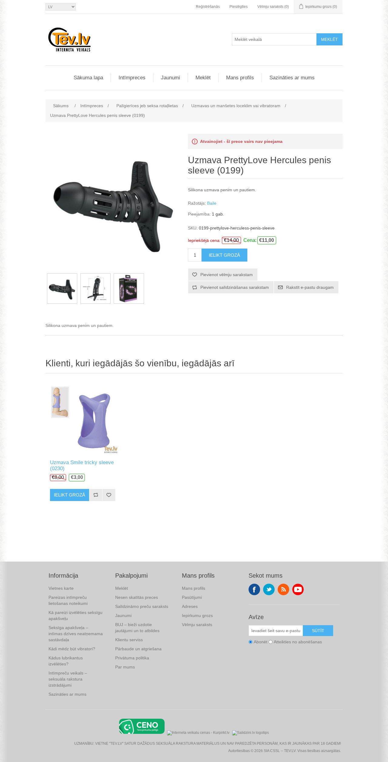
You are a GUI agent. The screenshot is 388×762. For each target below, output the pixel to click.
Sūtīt (318, 630)
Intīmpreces (132, 78)
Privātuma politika (132, 657)
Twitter (269, 589)
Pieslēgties (238, 7)
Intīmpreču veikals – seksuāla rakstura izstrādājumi (67, 679)
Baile (211, 203)
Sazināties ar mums (292, 78)
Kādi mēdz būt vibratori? (71, 648)
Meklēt (329, 39)
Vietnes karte (61, 588)
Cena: (249, 240)
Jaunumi (170, 78)
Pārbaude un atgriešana (138, 648)
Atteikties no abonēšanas (298, 641)
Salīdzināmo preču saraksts (141, 606)
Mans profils (240, 78)
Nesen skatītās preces (136, 597)
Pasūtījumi (192, 597)
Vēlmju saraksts (197, 624)
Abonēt (260, 641)
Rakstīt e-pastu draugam (310, 287)
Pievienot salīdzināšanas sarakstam (234, 287)
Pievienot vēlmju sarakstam (226, 274)
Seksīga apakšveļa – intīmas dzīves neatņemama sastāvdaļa (75, 633)
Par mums (125, 667)
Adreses (190, 606)
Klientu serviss (129, 639)
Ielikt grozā (224, 255)
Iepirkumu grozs (197, 615)
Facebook (254, 589)
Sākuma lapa (88, 78)
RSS (283, 589)
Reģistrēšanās (208, 7)
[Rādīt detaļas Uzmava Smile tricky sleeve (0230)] (82, 418)
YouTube (298, 589)
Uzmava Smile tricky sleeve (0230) (82, 465)
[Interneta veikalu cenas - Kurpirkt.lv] (198, 732)
